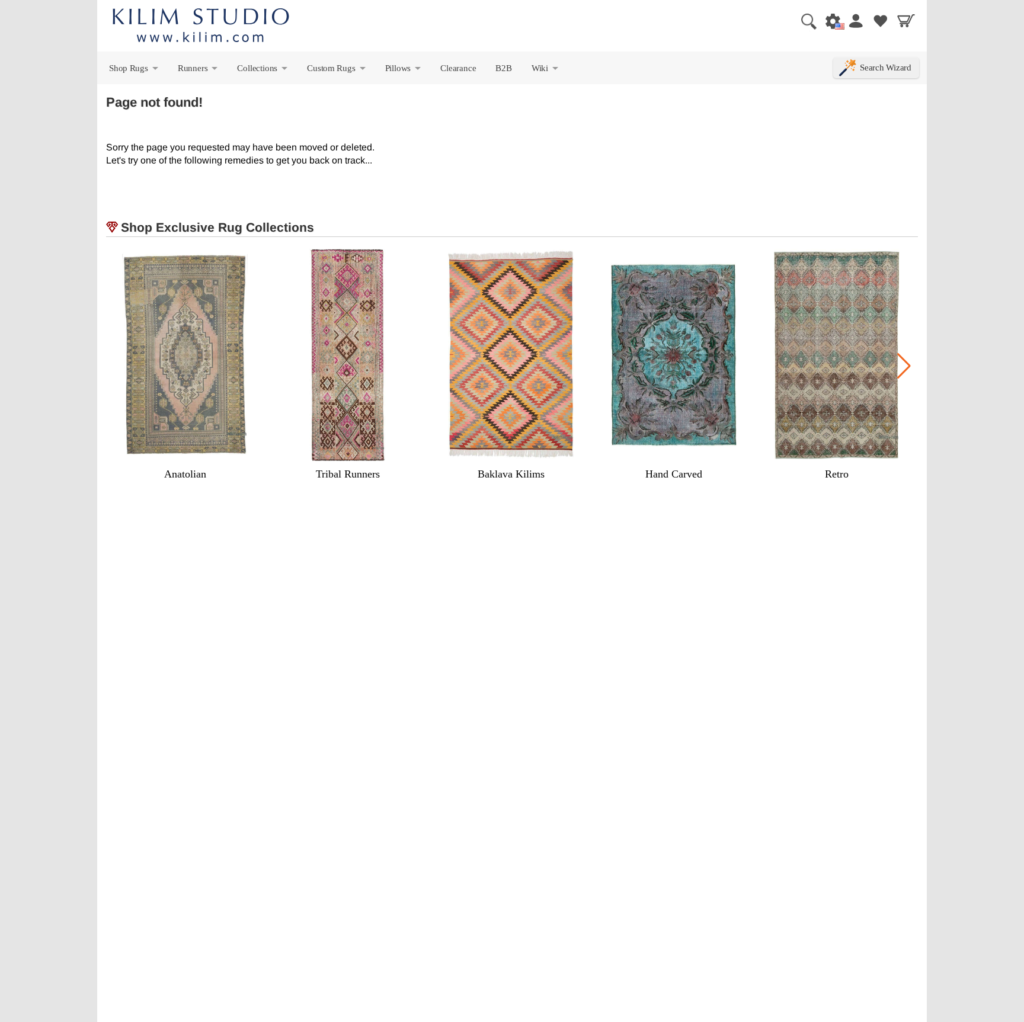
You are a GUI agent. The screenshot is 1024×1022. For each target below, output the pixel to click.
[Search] (804, 21)
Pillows (404, 70)
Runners (198, 70)
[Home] (201, 27)
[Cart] (906, 21)
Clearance (458, 68)
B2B (503, 68)
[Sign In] (855, 21)
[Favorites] (880, 21)
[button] (904, 366)
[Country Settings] (830, 21)
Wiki (546, 70)
